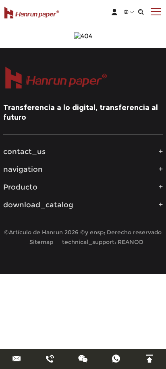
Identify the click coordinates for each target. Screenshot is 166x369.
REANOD (130, 242)
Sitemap (41, 242)
